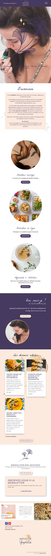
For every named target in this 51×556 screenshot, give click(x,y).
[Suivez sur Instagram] (9, 523)
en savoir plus (25, 316)
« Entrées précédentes (10, 436)
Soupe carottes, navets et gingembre (14, 414)
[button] (8, 511)
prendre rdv (25, 286)
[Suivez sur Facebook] (6, 523)
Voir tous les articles (25, 440)
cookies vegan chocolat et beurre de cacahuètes (35, 376)
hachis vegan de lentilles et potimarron (14, 376)
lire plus (8, 392)
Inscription (25, 236)
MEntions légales (10, 529)
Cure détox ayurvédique (9, 3)
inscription (25, 182)
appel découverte (25, 473)
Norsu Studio (43, 553)
